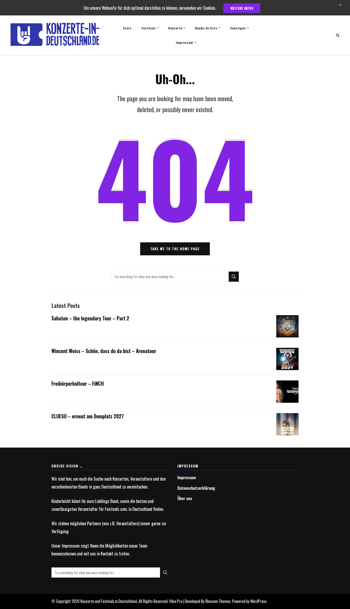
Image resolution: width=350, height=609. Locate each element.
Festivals (149, 28)
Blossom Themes (217, 601)
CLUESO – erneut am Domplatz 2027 (87, 416)
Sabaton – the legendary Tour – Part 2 (90, 318)
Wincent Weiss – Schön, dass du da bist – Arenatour (103, 350)
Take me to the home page (175, 248)
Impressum (184, 42)
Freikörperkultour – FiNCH (77, 383)
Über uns (184, 498)
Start (127, 28)
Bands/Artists (206, 28)
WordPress (258, 601)
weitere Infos (241, 8)
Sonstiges (238, 28)
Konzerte (175, 28)
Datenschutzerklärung (196, 488)
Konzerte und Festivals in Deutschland (108, 601)
